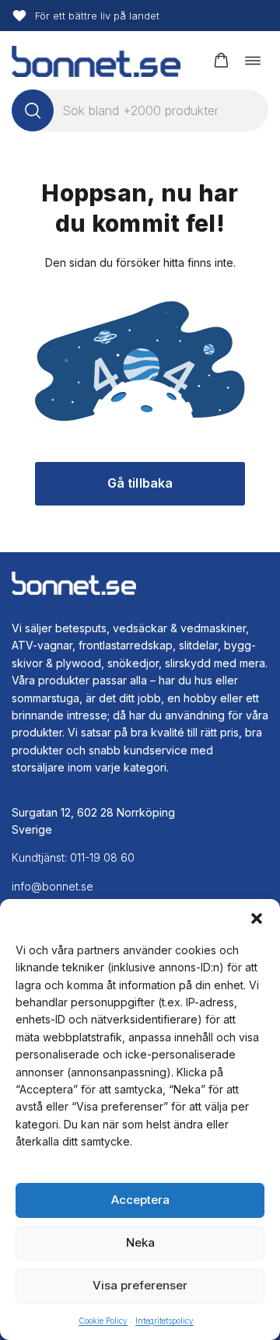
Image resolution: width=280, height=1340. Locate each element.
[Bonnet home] (96, 60)
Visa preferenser (140, 1285)
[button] (256, 918)
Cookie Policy (103, 1320)
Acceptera (140, 1199)
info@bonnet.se (52, 886)
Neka (140, 1242)
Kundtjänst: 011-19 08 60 (73, 857)
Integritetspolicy (164, 1320)
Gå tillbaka (140, 483)
